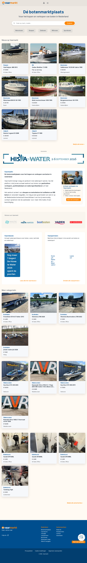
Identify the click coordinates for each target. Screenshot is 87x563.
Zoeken (69, 23)
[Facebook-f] (8, 535)
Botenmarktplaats (46, 529)
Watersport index (46, 539)
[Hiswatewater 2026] (43, 158)
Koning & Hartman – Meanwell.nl (53, 260)
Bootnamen (44, 537)
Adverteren (59, 535)
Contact (58, 533)
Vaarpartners (44, 535)
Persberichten (60, 531)
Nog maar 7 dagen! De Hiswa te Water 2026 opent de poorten (12, 264)
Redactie (58, 529)
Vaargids (43, 533)
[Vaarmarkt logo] (9, 3)
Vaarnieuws (44, 531)
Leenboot (72, 257)
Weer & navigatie (45, 541)
